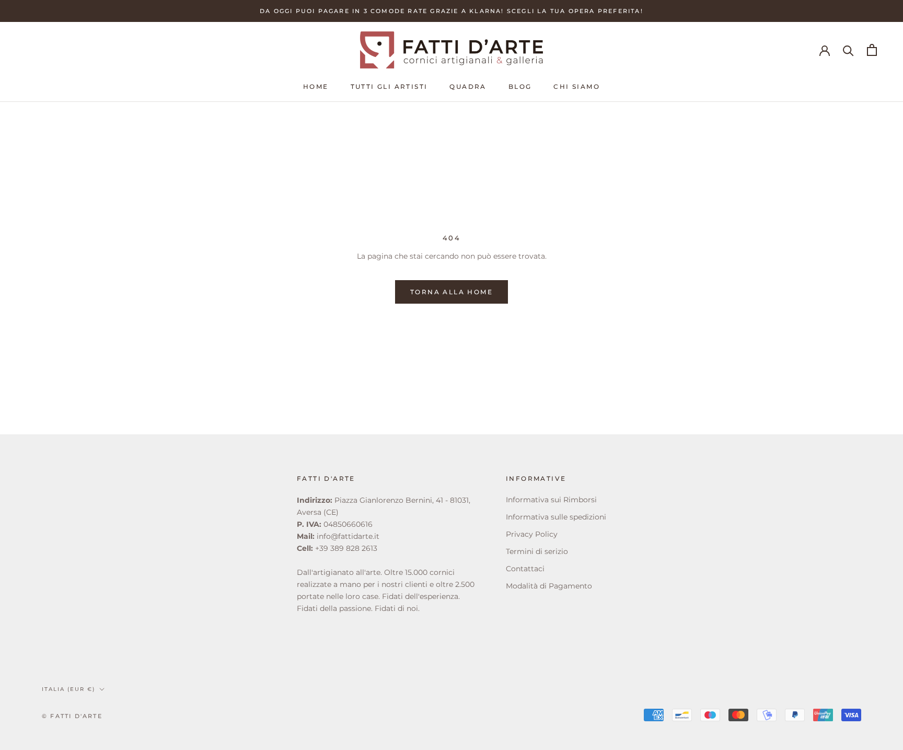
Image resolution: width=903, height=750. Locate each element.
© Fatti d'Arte (72, 716)
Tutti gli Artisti (389, 86)
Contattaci (525, 568)
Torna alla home (451, 292)
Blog (520, 86)
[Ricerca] (848, 49)
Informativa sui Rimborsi (551, 499)
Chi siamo (576, 86)
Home (316, 86)
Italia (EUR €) (68, 689)
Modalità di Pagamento (549, 586)
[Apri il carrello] (872, 50)
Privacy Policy (532, 534)
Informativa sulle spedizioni (556, 517)
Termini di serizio (537, 551)
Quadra (467, 86)
